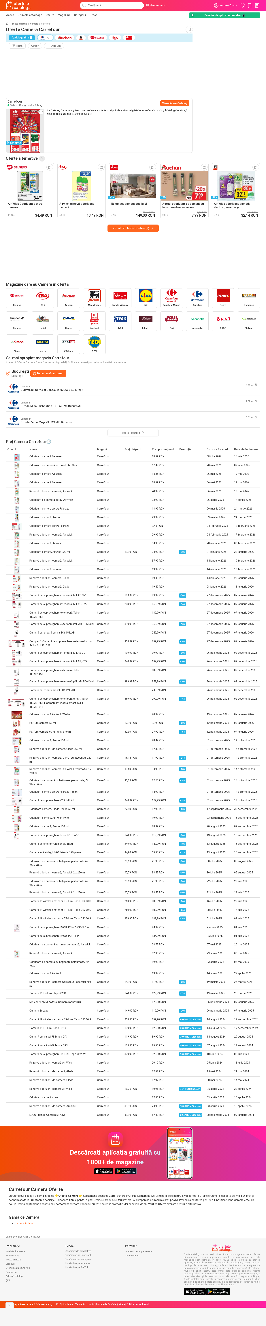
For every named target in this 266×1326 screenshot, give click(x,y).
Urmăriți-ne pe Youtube (77, 1263)
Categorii (80, 15)
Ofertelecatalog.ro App (18, 1267)
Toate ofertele (19, 24)
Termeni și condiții (85, 1304)
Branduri (10, 1263)
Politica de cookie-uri (138, 1304)
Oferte (50, 15)
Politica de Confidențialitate (110, 1304)
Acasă (10, 15)
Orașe (93, 15)
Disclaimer (68, 1304)
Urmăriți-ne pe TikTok (76, 1267)
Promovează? (13, 1255)
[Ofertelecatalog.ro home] (18, 5)
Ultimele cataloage (30, 15)
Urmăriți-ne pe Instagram (78, 1259)
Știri (8, 1280)
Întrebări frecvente (15, 1251)
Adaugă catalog (14, 1276)
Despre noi (11, 1272)
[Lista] (257, 5)
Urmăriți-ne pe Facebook (78, 1255)
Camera (34, 24)
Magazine (64, 15)
